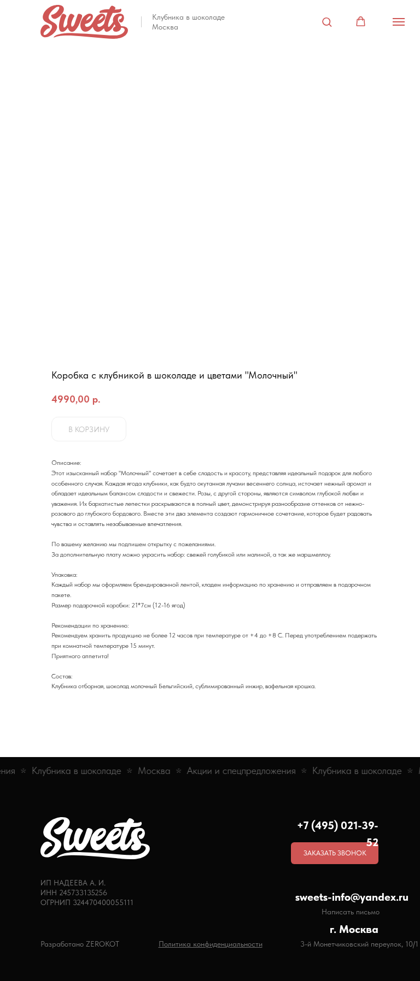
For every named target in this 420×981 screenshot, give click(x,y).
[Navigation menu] (399, 22)
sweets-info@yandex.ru (352, 896)
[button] (327, 21)
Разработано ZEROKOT (79, 943)
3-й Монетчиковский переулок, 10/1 (359, 943)
